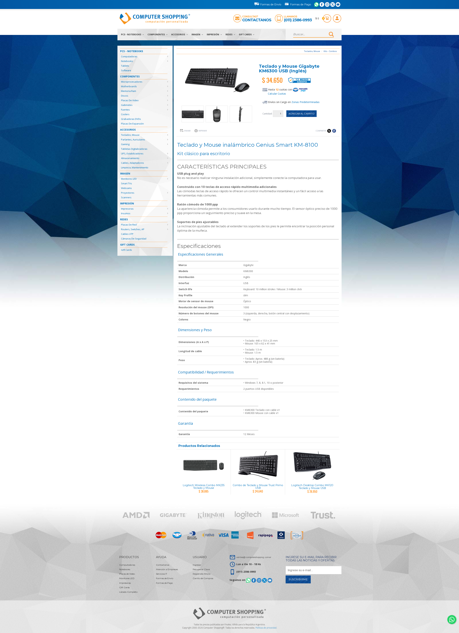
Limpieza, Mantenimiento (134, 167)
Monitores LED (129, 178)
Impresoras (127, 208)
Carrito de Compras (203, 578)
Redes (229, 34)
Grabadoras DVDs (131, 119)
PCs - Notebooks (131, 34)
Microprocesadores (131, 81)
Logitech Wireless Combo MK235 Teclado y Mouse (203, 487)
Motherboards (129, 86)
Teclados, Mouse (130, 134)
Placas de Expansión (132, 123)
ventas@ (253, 557)
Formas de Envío (270, 4)
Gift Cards (245, 34)
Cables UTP (127, 234)
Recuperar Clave (201, 569)
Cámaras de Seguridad (133, 238)
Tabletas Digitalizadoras (134, 148)
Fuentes (125, 109)
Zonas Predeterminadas (306, 102)
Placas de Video (130, 100)
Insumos (125, 213)
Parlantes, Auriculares (133, 139)
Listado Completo (128, 592)
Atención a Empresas (167, 569)
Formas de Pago (300, 4)
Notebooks (127, 61)
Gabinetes (127, 105)
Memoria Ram (128, 91)
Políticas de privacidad (265, 627)
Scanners (126, 197)
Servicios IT (161, 573)
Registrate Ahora (201, 573)
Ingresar (197, 565)
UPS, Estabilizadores (132, 153)
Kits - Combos (330, 51)
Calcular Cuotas (277, 93)
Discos (124, 95)
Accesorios (178, 34)
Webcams (126, 188)
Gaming (125, 144)
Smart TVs (126, 183)
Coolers (125, 114)
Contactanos (256, 20)
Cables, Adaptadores (132, 162)
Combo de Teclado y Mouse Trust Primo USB (258, 487)
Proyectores (127, 192)
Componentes (156, 34)
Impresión (213, 34)
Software (126, 70)
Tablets (125, 65)
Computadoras (129, 56)
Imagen (196, 34)
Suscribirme (298, 579)
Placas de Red (129, 224)
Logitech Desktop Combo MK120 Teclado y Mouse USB (312, 487)
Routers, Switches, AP (132, 229)
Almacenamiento (130, 158)
